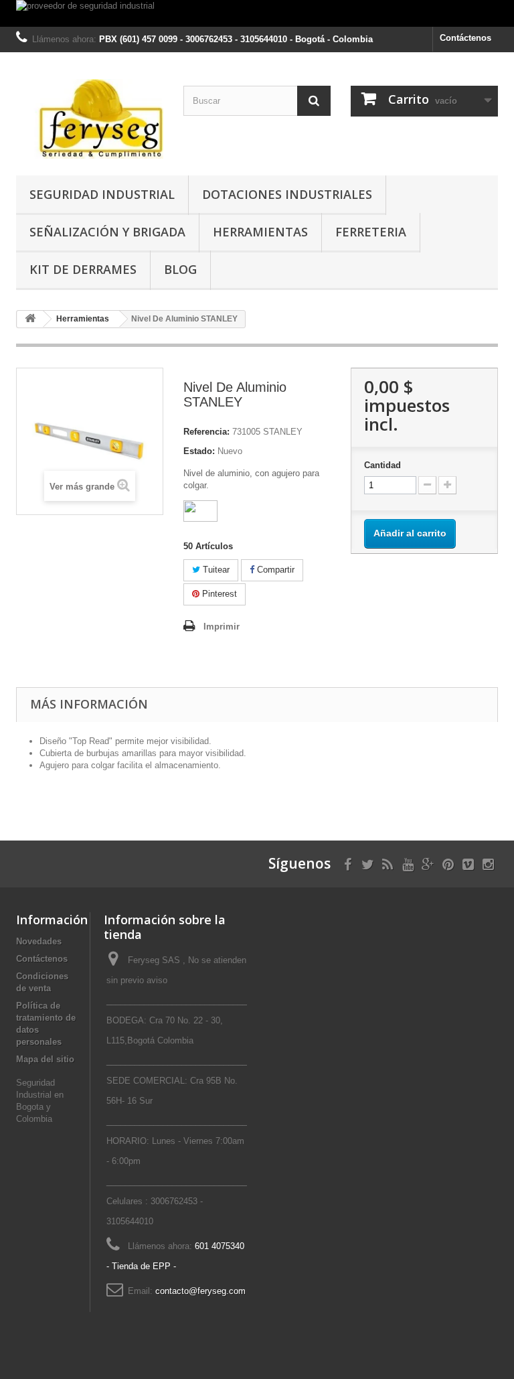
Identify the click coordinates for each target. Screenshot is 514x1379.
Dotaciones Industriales (287, 194)
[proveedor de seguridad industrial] (257, 13)
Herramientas (260, 232)
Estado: (199, 451)
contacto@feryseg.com (200, 1291)
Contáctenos (465, 38)
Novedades (39, 941)
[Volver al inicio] (30, 319)
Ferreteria (370, 232)
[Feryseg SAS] (89, 119)
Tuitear (215, 570)
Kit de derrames (83, 269)
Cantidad (382, 465)
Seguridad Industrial (102, 194)
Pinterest (218, 594)
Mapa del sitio (45, 1059)
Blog (180, 269)
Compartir (274, 570)
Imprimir (221, 627)
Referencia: (206, 432)
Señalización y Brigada (107, 232)
